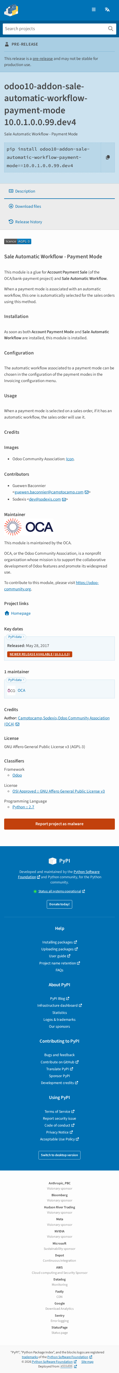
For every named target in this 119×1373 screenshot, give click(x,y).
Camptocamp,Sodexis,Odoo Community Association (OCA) (57, 721)
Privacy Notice (57, 1132)
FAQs (59, 970)
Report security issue (59, 1118)
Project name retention (57, 963)
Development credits (57, 1082)
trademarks (30, 1357)
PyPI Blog (57, 998)
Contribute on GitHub (57, 1062)
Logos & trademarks (59, 1019)
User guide (57, 956)
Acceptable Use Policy (57, 1139)
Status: (59, 891)
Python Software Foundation (67, 1357)
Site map (87, 1361)
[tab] (59, 191)
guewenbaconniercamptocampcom (49, 492)
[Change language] (107, 10)
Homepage (21, 613)
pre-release (43, 59)
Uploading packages (57, 949)
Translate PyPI (57, 1069)
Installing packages (57, 942)
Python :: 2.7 (23, 807)
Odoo (17, 775)
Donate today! (59, 904)
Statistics (59, 1012)
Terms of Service (57, 1111)
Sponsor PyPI (59, 1076)
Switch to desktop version (59, 1155)
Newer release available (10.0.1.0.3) (40, 654)
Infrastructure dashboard (57, 1005)
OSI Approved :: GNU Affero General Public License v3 (58, 791)
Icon (70, 459)
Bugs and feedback (59, 1055)
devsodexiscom (45, 499)
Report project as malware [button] (59, 824)
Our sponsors (59, 1026)
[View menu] (93, 10)
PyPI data (15, 637)
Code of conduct (57, 1125)
